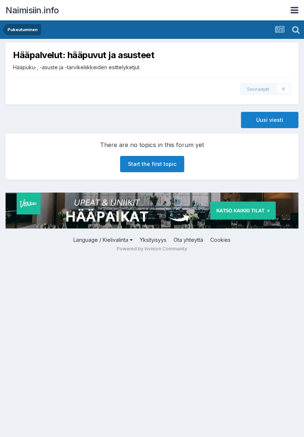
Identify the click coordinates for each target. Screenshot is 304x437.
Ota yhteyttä (188, 240)
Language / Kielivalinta (101, 240)
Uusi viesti (269, 120)
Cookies (220, 240)
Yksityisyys (153, 240)
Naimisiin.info (32, 10)
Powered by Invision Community (152, 248)
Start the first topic (152, 164)
